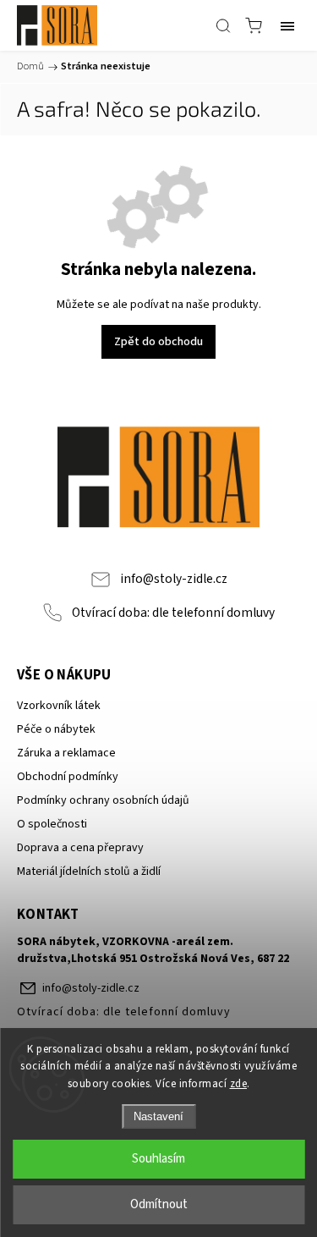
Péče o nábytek (56, 729)
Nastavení (158, 1116)
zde (239, 1083)
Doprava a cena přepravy (80, 847)
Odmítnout (159, 1204)
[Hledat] (223, 25)
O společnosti (52, 824)
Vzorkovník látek (59, 705)
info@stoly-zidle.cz (173, 578)
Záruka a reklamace (66, 753)
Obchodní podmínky (67, 776)
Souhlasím (158, 1159)
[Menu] (287, 25)
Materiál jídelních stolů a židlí (89, 871)
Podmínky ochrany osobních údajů (103, 800)
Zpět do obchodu (158, 341)
